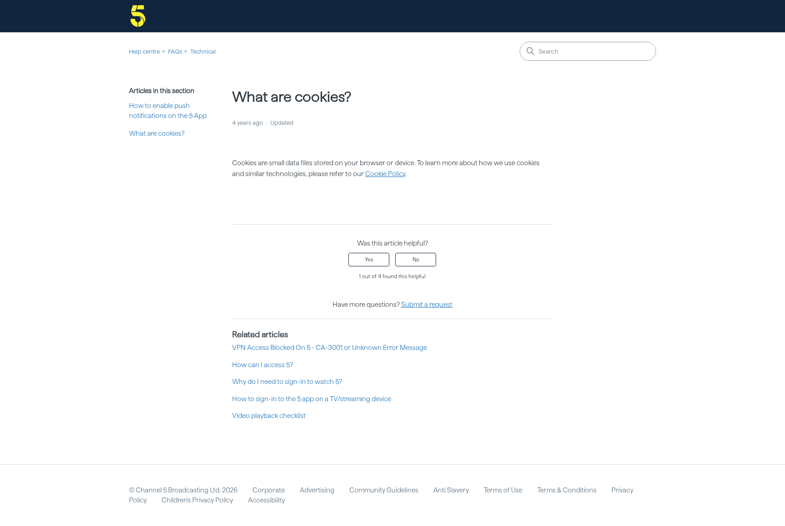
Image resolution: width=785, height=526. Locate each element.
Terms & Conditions (566, 490)
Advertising (317, 490)
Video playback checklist (269, 416)
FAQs (175, 51)
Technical (203, 51)
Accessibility (266, 500)
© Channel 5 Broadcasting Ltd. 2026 (183, 490)
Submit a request (426, 304)
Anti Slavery (451, 490)
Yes (369, 259)
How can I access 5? (262, 365)
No (415, 259)
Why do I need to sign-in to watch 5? (287, 382)
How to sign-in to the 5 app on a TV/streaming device (311, 399)
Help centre (144, 51)
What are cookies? (156, 133)
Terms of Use (503, 490)
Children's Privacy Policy (197, 500)
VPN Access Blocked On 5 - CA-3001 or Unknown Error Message (329, 348)
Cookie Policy (385, 174)
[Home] (138, 16)
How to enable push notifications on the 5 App (168, 111)
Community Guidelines (383, 490)
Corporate (269, 490)
